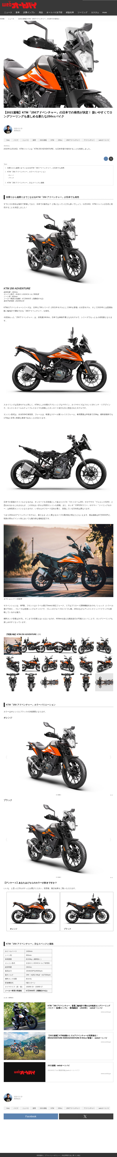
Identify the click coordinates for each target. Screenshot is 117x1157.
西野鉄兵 (17, 130)
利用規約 (40, 1155)
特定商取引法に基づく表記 (71, 1155)
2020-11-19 (18, 128)
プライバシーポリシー (52, 1155)
